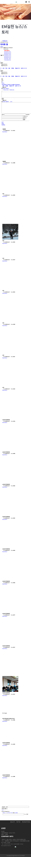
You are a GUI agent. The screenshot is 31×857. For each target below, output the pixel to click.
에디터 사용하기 (5, 101)
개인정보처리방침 (26, 822)
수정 (24, 68)
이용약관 (18, 822)
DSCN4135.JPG (7, 52)
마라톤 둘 (4, 44)
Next (17, 812)
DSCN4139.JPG (7, 53)
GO (27, 814)
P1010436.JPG (7, 60)
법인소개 (12, 822)
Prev (4, 812)
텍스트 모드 (5, 90)
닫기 (11, 101)
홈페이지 (25, 117)
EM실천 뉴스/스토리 (22, 24)
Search (3, 807)
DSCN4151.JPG (7, 54)
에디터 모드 (11, 90)
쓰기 (3, 810)
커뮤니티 (12, 24)
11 (14, 812)
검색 (6, 807)
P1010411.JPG (7, 58)
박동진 (1, 46)
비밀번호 (27, 114)
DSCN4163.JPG (7, 56)
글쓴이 (3, 114)
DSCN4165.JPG (7, 57)
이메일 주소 (25, 116)
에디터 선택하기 (5, 88)
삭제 (26, 68)
